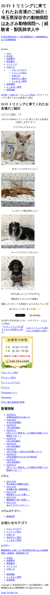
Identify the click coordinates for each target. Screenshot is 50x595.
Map (12, 592)
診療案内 (10, 59)
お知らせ (10, 67)
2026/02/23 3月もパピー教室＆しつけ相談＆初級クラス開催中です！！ (27, 467)
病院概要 (10, 84)
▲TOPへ (5, 545)
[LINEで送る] (35, 315)
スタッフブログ (19, 70)
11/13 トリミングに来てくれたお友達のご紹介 (12, 329)
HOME (9, 56)
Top (16, 592)
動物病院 (10, 516)
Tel (8, 592)
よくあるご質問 (19, 81)
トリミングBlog (19, 73)
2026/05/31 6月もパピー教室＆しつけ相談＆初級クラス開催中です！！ (27, 433)
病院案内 (10, 61)
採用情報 (10, 90)
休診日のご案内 (19, 78)
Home (3, 592)
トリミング (11, 64)
